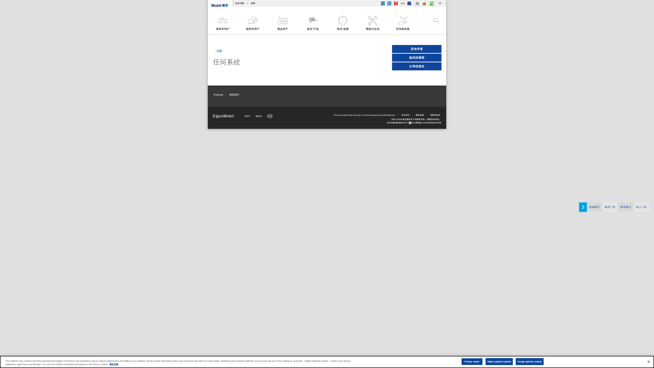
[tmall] (389, 4)
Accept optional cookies (530, 361)
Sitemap (218, 94)
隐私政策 (420, 115)
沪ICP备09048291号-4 (397, 123)
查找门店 (610, 207)
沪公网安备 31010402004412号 (426, 123)
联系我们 (625, 207)
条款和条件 (435, 115)
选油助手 (594, 207)
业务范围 (239, 3)
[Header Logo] (220, 4)
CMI (219, 50)
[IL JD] (383, 4)
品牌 (253, 3)
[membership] (409, 4)
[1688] (402, 4)
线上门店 (641, 207)
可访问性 (405, 115)
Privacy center (472, 361)
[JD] (396, 4)
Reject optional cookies (499, 361)
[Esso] (270, 115)
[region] (327, 362)
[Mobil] (259, 115)
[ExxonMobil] (223, 116)
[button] (222, 23)
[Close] (648, 361)
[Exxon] (248, 115)
